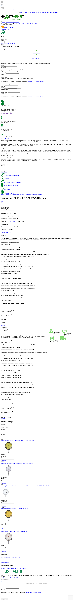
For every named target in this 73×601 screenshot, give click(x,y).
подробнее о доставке (6, 232)
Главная (2, 194)
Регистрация (51, 12)
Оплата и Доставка (8, 9)
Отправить (29, 78)
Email (2, 40)
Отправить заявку (15, 22)
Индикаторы (22, 194)
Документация (26, 9)
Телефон (3, 72)
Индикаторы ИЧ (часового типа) (34, 194)
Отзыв (2, 170)
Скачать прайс (5, 29)
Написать (3, 325)
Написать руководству (32, 23)
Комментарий (4, 77)
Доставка (3, 562)
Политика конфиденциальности (20, 568)
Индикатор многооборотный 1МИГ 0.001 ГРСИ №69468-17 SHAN (17, 463)
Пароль (2, 42)
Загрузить (3, 106)
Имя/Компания (4, 89)
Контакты (20, 9)
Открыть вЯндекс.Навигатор (36, 57)
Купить (4, 599)
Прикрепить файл (22, 78)
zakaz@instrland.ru (6, 22)
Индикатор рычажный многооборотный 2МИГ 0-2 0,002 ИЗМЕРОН (17, 440)
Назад (2, 201)
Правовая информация (6, 568)
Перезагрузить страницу (6, 113)
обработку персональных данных (36, 81)
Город (2, 167)
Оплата (7, 562)
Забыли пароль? (11, 43)
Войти (2, 44)
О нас (2, 9)
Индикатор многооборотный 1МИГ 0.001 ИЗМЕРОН (14, 531)
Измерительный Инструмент (12, 194)
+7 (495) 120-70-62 (14, 577)
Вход (56, 12)
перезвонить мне (23, 577)
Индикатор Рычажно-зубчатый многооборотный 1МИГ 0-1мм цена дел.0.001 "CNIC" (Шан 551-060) (25, 486)
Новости (15, 9)
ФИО (2, 71)
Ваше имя (3, 165)
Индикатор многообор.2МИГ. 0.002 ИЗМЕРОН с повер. (14, 508)
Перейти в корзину (11, 221)
